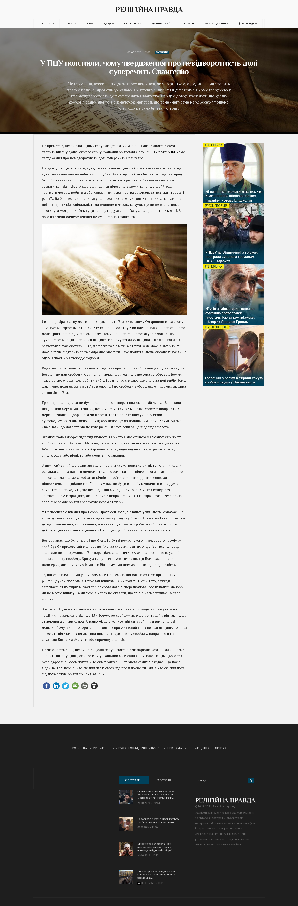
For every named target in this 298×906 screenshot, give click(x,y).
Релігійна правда (149, 9)
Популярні (135, 780)
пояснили (167, 152)
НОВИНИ (71, 23)
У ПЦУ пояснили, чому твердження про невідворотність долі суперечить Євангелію (149, 67)
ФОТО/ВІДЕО (247, 23)
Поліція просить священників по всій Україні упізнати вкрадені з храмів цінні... (156, 874)
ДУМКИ (109, 23)
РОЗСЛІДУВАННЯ (216, 23)
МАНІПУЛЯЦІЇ (161, 23)
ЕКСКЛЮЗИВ (132, 23)
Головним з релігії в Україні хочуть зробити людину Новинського (158, 820)
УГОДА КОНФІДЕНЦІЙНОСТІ (138, 748)
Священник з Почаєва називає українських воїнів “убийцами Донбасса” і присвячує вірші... (155, 794)
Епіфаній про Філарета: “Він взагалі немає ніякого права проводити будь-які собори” (155, 847)
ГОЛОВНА (47, 23)
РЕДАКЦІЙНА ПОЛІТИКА (207, 748)
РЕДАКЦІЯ (101, 748)
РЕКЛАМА (174, 748)
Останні (165, 780)
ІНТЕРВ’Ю (187, 23)
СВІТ (90, 23)
